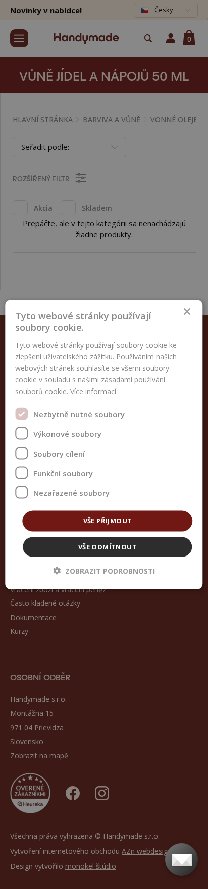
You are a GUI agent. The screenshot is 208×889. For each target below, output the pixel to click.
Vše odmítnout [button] (107, 546)
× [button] (186, 312)
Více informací (93, 391)
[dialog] (103, 444)
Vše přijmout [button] (107, 520)
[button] (104, 570)
